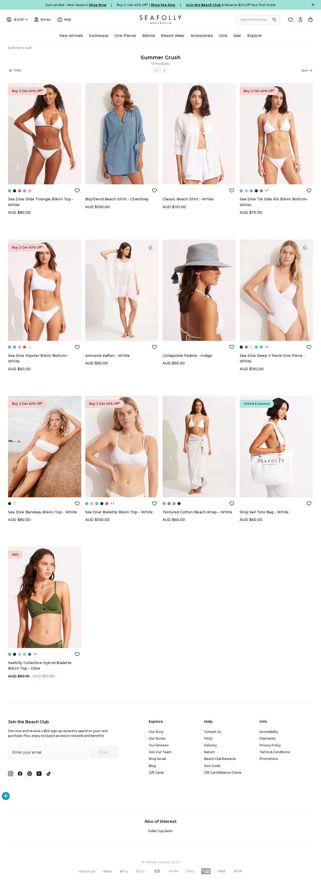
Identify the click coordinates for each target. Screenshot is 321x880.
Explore (254, 35)
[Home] (160, 19)
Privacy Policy (270, 745)
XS (106, 178)
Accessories (202, 35)
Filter (17, 70)
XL (138, 178)
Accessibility (269, 732)
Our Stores (157, 738)
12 (48, 168)
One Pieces (125, 35)
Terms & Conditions (275, 752)
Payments (267, 738)
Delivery (210, 745)
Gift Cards (156, 772)
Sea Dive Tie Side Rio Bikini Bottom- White (274, 202)
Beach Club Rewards (220, 759)
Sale (237, 35)
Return (209, 752)
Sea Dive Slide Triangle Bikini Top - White (40, 202)
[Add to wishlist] (77, 190)
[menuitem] (71, 36)
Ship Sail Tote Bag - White (264, 512)
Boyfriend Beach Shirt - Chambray (117, 199)
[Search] (274, 20)
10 (40, 168)
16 (64, 168)
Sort (305, 70)
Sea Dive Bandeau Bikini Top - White (42, 512)
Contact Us (212, 732)
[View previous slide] (9, 133)
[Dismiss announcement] (313, 5)
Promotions (269, 759)
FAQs (208, 738)
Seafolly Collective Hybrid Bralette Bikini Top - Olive (39, 666)
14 (56, 168)
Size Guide (212, 766)
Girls (223, 35)
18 (44, 178)
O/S (122, 335)
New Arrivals (71, 35)
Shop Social (157, 759)
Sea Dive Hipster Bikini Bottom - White (38, 358)
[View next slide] (79, 133)
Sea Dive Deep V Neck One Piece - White (272, 358)
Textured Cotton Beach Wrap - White (197, 512)
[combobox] (258, 20)
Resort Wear (172, 35)
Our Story (156, 732)
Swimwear (99, 35)
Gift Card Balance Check (222, 772)
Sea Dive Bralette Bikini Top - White (119, 512)
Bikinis (148, 35)
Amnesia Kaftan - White (107, 355)
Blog (152, 766)
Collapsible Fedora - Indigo (187, 355)
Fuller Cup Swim (160, 831)
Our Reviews (159, 745)
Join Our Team (160, 752)
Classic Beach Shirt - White (188, 199)
